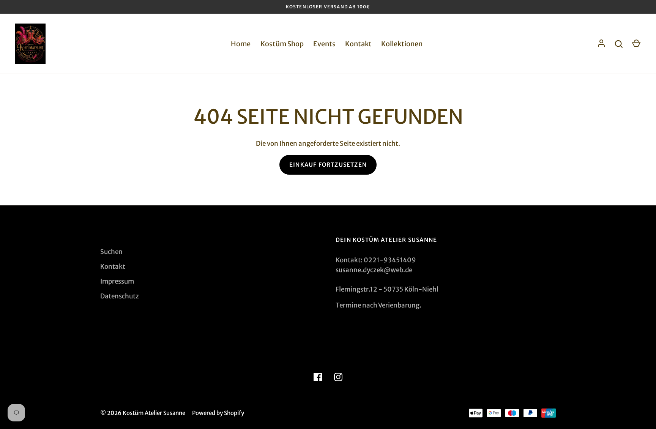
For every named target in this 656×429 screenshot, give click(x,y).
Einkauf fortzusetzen (328, 164)
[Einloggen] (601, 44)
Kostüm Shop (282, 43)
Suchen (111, 252)
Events (324, 43)
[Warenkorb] (636, 44)
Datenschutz (119, 296)
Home (241, 43)
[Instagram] (338, 377)
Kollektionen (402, 43)
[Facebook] (317, 377)
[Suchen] (618, 44)
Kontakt (358, 43)
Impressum (117, 281)
